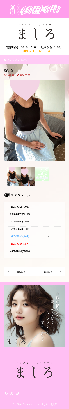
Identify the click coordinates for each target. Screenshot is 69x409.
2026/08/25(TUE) (20, 206)
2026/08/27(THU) (20, 221)
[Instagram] (17, 393)
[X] (11, 393)
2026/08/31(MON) (20, 251)
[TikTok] (22, 393)
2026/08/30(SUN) (20, 243)
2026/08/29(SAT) (20, 236)
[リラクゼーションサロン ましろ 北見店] (36, 32)
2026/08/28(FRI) (20, 229)
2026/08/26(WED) (20, 214)
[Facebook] (6, 393)
